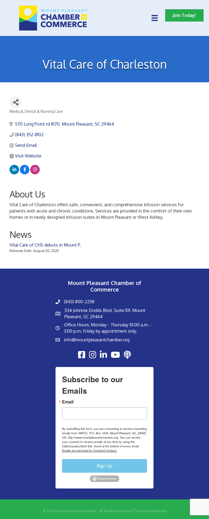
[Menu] (154, 18)
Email (67, 402)
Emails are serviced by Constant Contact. (89, 450)
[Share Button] (16, 102)
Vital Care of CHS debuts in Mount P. (45, 245)
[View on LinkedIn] (14, 172)
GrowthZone (156, 511)
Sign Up (104, 466)
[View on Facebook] (24, 172)
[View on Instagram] (35, 172)
